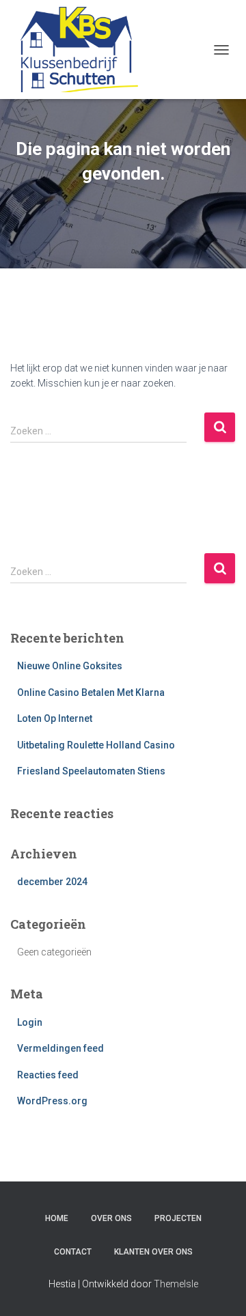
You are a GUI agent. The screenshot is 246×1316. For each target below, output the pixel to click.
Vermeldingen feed (60, 1048)
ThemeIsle (176, 1283)
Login (29, 1022)
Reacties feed (48, 1074)
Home (56, 1218)
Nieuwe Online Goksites (69, 665)
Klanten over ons (153, 1252)
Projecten (178, 1218)
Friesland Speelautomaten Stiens (91, 771)
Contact (73, 1252)
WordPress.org (52, 1100)
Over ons (111, 1218)
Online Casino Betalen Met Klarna (91, 692)
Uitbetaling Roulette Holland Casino (96, 745)
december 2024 (52, 881)
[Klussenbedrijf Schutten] (79, 49)
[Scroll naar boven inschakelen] (219, 1289)
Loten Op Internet (54, 718)
